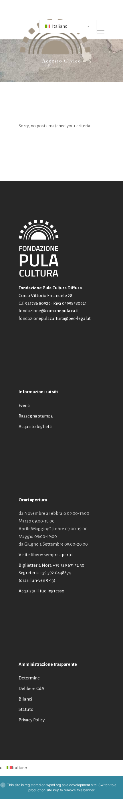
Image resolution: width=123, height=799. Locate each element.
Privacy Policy (32, 719)
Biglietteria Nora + (51, 565)
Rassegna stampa (36, 415)
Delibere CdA (31, 688)
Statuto (26, 709)
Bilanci (25, 699)
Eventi (24, 405)
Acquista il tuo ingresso (41, 590)
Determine (29, 677)
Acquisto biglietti (35, 426)
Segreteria (29, 572)
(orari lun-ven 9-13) (37, 580)
